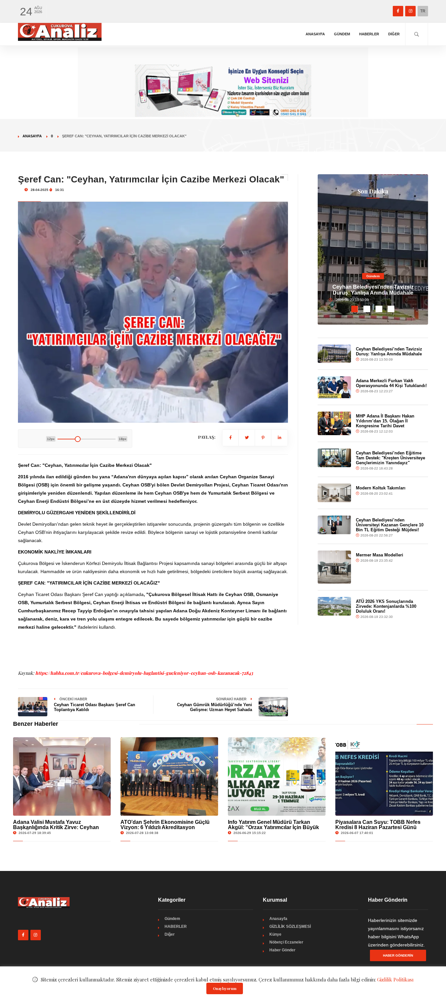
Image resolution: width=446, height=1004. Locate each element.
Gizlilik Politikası (395, 979)
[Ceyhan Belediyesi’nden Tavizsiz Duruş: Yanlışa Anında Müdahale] (334, 354)
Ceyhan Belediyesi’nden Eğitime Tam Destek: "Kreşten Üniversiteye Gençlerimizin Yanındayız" (390, 458)
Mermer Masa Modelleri (379, 555)
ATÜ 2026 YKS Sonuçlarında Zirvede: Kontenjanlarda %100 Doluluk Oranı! (386, 606)
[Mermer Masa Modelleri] (334, 567)
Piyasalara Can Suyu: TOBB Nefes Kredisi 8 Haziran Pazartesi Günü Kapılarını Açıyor (378, 827)
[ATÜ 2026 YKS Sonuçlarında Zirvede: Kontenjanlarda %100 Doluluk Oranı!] (334, 606)
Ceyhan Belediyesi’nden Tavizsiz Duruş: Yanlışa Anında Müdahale (373, 290)
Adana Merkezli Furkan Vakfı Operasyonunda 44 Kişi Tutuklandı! (391, 383)
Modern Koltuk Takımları (381, 487)
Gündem (342, 34)
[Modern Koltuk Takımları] (334, 493)
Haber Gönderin (398, 955)
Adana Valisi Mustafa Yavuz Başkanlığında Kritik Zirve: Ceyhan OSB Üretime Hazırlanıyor (56, 827)
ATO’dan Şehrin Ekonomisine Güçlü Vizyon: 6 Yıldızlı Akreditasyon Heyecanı (165, 827)
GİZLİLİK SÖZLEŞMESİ (290, 926)
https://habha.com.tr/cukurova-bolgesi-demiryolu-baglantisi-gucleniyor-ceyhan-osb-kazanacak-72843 (144, 673)
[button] (354, 309)
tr (422, 11)
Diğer (394, 34)
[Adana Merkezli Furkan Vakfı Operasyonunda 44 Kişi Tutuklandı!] (334, 387)
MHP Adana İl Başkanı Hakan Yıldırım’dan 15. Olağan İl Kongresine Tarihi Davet (385, 421)
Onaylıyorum (224, 988)
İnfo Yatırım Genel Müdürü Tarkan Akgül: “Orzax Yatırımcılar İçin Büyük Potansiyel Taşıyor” (273, 827)
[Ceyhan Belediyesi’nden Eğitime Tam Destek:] (334, 458)
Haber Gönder (282, 950)
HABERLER (369, 34)
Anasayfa (315, 34)
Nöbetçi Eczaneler (286, 942)
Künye (275, 934)
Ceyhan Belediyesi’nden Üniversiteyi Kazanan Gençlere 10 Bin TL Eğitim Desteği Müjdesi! (389, 525)
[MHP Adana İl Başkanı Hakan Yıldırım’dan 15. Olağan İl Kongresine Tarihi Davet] (334, 423)
